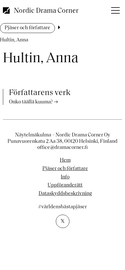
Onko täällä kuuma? (31, 102)
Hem (65, 160)
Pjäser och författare (27, 28)
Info (65, 177)
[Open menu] (115, 8)
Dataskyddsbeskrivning (65, 193)
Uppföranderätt (65, 185)
